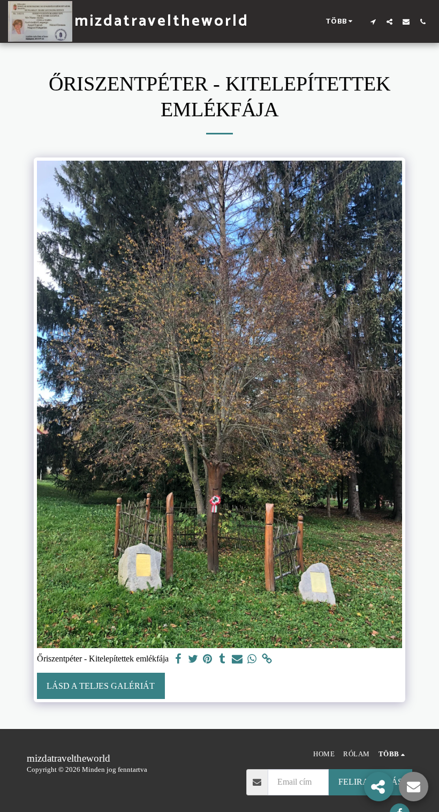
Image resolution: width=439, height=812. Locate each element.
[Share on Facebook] (178, 659)
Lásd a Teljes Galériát (101, 685)
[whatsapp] (252, 659)
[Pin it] (207, 659)
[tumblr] (222, 659)
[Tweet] (192, 659)
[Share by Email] (237, 659)
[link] (266, 659)
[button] (373, 21)
